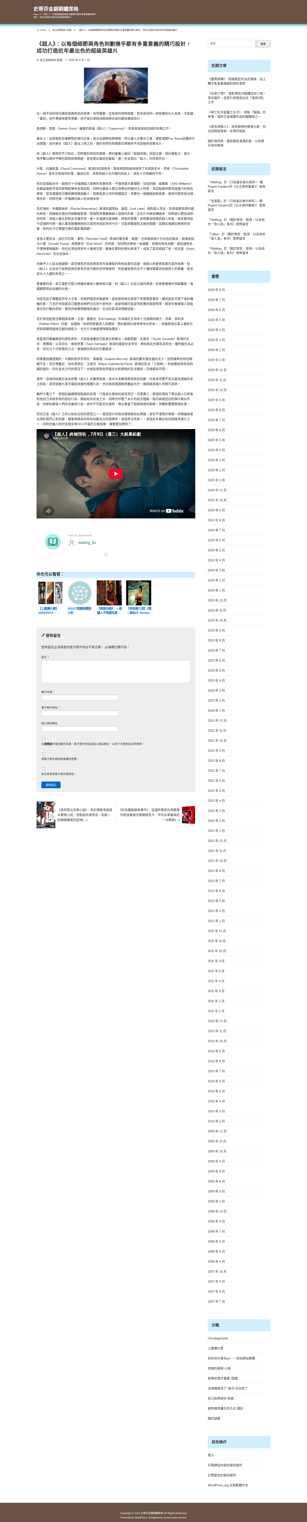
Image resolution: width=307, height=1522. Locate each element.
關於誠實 (214, 1418)
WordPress (141, 1517)
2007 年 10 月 (217, 1271)
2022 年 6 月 (216, 780)
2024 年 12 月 (217, 490)
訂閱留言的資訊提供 (222, 1475)
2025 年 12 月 (217, 370)
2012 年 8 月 (216, 871)
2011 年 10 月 (217, 951)
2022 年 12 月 (217, 720)
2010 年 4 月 (216, 1101)
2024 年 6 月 (216, 540)
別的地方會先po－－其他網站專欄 (231, 1358)
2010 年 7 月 (216, 1071)
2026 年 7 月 (216, 300)
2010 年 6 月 (216, 1081)
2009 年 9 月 (216, 1161)
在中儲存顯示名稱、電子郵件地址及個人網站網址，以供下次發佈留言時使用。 (93, 743)
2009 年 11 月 (217, 1141)
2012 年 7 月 (216, 881)
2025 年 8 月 (216, 410)
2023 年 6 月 (216, 660)
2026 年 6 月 (216, 310)
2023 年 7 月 (216, 650)
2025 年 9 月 (216, 400)
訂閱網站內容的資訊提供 (225, 1465)
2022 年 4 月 (216, 800)
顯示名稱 (47, 691)
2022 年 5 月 (216, 790)
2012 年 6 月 (216, 891)
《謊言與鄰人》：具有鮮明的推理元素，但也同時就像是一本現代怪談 (237, 129)
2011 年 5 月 (216, 971)
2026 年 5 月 (216, 320)
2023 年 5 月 (216, 670)
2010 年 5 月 (216, 1091)
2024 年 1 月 (216, 590)
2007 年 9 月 (216, 1281)
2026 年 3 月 (216, 340)
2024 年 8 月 (216, 520)
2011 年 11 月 (217, 941)
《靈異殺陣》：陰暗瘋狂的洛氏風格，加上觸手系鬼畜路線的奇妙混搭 (237, 81)
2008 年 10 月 (217, 1211)
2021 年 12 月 (217, 840)
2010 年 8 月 (216, 1061)
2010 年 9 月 (216, 1051)
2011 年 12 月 (217, 931)
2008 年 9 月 (216, 1221)
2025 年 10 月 (217, 390)
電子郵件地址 (50, 707)
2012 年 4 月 (216, 911)
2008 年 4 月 (216, 1261)
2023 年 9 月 (216, 630)
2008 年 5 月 (216, 1251)
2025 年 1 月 (216, 480)
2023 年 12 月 (217, 600)
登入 (211, 1455)
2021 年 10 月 (217, 861)
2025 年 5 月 (216, 440)
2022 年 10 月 (217, 740)
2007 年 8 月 (216, 1291)
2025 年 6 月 (216, 430)
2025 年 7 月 (216, 420)
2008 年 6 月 (216, 1241)
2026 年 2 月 (216, 350)
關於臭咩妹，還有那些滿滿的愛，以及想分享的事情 (236, 143)
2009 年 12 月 (217, 1131)
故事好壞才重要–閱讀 (223, 1378)
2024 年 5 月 (216, 550)
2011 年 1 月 (216, 1011)
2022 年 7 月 (216, 770)
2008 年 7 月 (216, 1231)
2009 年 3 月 (216, 1191)
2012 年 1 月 (216, 921)
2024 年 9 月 (216, 510)
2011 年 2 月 (216, 1001)
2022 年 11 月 (217, 730)
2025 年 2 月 (216, 470)
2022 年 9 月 (216, 750)
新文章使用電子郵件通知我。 (59, 774)
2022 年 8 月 (216, 760)
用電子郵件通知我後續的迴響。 (60, 758)
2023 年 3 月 (216, 690)
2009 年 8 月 (216, 1171)
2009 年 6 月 (216, 1181)
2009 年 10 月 (217, 1151)
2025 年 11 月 (217, 380)
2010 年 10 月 (217, 1041)
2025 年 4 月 (216, 450)
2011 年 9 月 (216, 961)
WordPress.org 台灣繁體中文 (228, 1485)
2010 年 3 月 (216, 1111)
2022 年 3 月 (216, 810)
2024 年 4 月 (216, 560)
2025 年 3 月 (216, 460)
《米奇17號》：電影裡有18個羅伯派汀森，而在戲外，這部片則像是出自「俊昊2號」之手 (237, 98)
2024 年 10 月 (217, 500)
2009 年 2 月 (216, 1201)
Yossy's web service (175, 1517)
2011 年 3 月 (216, 991)
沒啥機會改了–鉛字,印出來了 (228, 1388)
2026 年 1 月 (216, 360)
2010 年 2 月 (216, 1121)
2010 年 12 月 (217, 1021)
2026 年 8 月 (216, 290)
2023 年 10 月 (217, 620)
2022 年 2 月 (216, 820)
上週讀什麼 (215, 1348)
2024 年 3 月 (216, 570)
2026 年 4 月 (216, 330)
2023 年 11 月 (217, 610)
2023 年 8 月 (216, 640)
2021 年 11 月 (217, 851)
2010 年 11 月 (217, 1031)
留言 (45, 657)
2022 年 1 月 (216, 830)
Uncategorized (218, 1338)
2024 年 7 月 (216, 530)
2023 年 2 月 (216, 700)
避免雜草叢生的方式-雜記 (225, 1408)
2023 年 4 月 (216, 680)
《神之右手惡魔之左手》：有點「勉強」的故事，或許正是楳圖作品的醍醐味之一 (237, 114)
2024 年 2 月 (216, 580)
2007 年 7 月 (216, 1301)
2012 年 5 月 (216, 901)
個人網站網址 (49, 723)
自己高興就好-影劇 (51, 60)
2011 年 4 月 (216, 981)
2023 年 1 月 (216, 710)
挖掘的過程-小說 (219, 1368)
